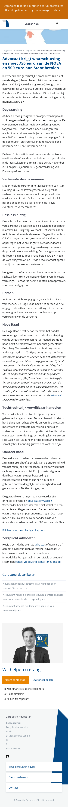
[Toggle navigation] (63, 24)
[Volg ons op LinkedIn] (7, 756)
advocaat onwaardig (40, 500)
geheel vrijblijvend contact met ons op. (38, 561)
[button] (57, 24)
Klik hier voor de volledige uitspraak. (23, 530)
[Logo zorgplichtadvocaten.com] (5, 23)
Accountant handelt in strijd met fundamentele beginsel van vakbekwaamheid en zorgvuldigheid (33, 597)
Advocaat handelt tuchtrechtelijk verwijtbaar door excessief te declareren (29, 586)
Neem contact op (15, 680)
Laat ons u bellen (43, 680)
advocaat (56, 395)
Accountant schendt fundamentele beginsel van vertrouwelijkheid (28, 608)
